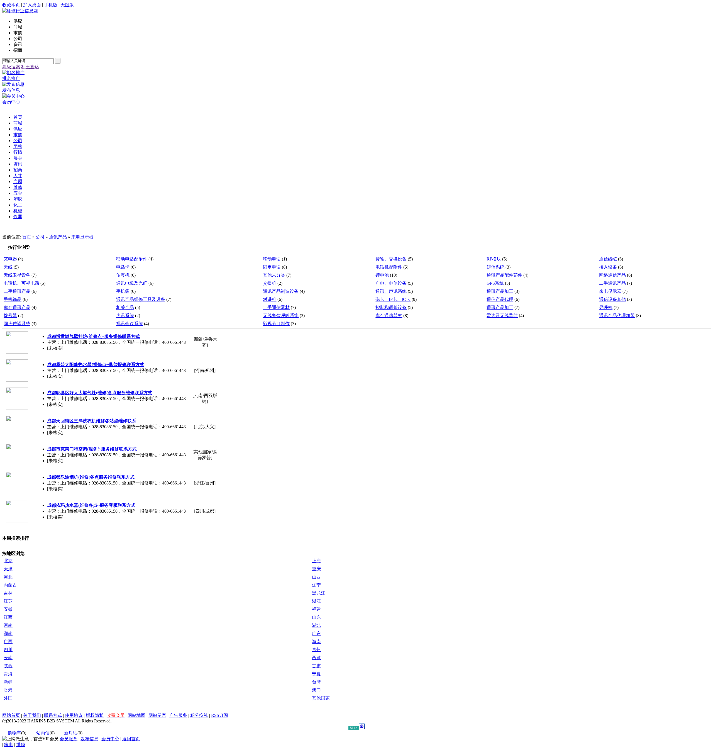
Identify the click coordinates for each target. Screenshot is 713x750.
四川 (8, 649)
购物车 (14, 732)
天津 (8, 568)
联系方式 (53, 715)
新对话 (70, 732)
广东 (316, 633)
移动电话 (272, 259)
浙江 (316, 601)
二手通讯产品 (612, 283)
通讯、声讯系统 (391, 291)
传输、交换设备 (391, 259)
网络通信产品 (612, 275)
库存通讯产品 (17, 307)
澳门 (316, 690)
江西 (8, 617)
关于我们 (32, 715)
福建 (316, 609)
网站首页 (11, 715)
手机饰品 (12, 299)
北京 (8, 560)
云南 (8, 657)
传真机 (123, 275)
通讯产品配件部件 (504, 275)
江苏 (8, 601)
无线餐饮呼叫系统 (281, 315)
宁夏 (316, 673)
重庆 (316, 568)
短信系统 (495, 267)
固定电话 (272, 267)
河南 (8, 625)
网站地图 (136, 715)
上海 (316, 560)
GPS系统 (495, 283)
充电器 (10, 259)
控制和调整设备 (391, 307)
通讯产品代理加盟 (617, 315)
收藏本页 (11, 5)
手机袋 (123, 291)
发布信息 (89, 738)
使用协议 (74, 715)
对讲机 (269, 299)
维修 (20, 744)
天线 (8, 267)
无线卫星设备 (17, 275)
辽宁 (316, 585)
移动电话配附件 (131, 259)
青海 (8, 673)
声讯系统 (125, 315)
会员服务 (68, 738)
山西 (316, 576)
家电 (8, 744)
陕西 (8, 665)
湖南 (8, 633)
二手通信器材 (276, 307)
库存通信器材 (388, 315)
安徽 (8, 609)
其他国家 (321, 698)
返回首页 (131, 738)
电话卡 (123, 267)
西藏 (316, 657)
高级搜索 (11, 66)
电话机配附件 (388, 267)
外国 (8, 698)
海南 (316, 641)
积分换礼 (199, 715)
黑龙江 (318, 593)
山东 (316, 617)
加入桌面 (32, 5)
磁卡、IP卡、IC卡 (393, 299)
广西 (8, 641)
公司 (40, 237)
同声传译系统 (17, 323)
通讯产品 (58, 237)
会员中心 (110, 738)
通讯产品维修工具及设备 (140, 299)
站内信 (43, 732)
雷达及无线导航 (502, 315)
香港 (8, 690)
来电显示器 (82, 237)
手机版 (50, 5)
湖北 (316, 625)
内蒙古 (10, 585)
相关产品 (125, 307)
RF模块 (494, 259)
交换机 (269, 283)
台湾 (316, 682)
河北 (8, 576)
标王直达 (30, 66)
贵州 (316, 649)
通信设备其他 (612, 299)
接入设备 (608, 267)
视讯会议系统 (129, 323)
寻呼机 (605, 307)
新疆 (8, 682)
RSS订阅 (219, 715)
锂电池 (382, 275)
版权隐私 (95, 715)
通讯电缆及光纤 (131, 283)
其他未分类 (274, 275)
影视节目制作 (276, 323)
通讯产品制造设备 (281, 291)
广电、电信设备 (391, 283)
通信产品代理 (500, 299)
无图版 (67, 5)
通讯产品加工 (500, 291)
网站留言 (157, 715)
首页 (26, 237)
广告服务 (178, 715)
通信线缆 (608, 259)
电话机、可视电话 (21, 283)
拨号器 (10, 315)
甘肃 (316, 665)
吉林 (8, 593)
